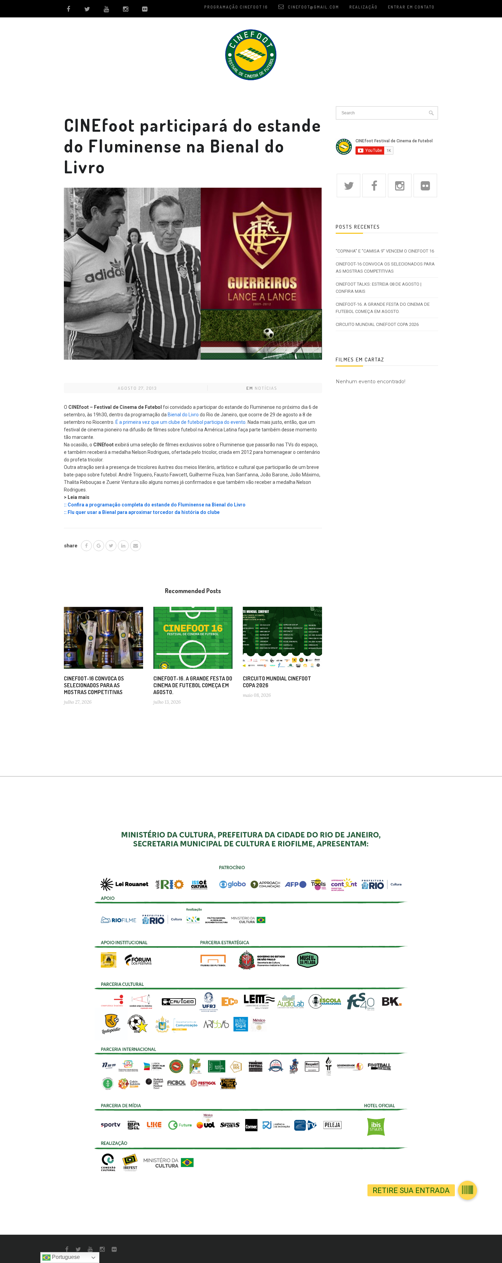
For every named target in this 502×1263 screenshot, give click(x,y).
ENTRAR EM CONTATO (411, 7)
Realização (363, 7)
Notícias (266, 388)
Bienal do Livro (183, 414)
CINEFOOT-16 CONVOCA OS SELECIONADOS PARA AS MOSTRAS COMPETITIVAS (94, 685)
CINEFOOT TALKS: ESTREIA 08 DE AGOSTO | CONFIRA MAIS (378, 288)
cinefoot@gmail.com (313, 7)
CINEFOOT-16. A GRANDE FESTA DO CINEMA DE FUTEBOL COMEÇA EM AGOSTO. (192, 685)
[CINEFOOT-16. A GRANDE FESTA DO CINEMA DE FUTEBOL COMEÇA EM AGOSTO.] (193, 640)
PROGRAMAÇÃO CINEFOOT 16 (236, 7)
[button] (467, 1185)
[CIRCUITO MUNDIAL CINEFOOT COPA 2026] (282, 640)
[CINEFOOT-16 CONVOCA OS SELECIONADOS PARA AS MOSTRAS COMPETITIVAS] (103, 640)
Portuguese (65, 1257)
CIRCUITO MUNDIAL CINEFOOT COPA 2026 (377, 324)
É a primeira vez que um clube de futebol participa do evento (180, 422)
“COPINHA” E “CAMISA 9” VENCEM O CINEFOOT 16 (385, 251)
